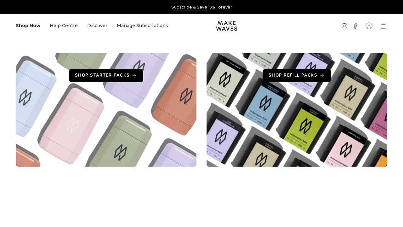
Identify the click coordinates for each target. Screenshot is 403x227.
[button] (28, 25)
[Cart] (383, 25)
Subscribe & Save (189, 7)
